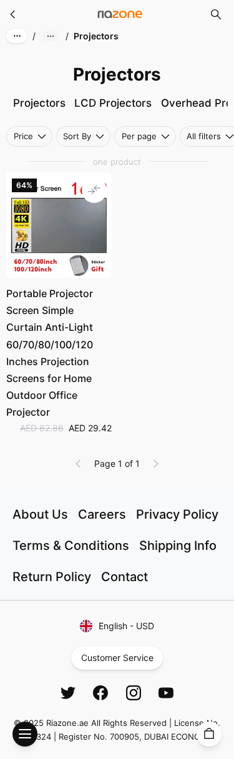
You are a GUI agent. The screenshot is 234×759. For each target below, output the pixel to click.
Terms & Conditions (70, 545)
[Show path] (50, 36)
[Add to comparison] (94, 189)
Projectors (39, 103)
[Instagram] (133, 692)
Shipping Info (178, 545)
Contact (124, 576)
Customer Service (117, 657)
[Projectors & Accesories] (13, 14)
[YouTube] (166, 692)
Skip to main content (55, 20)
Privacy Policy (177, 514)
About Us (40, 514)
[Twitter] (68, 692)
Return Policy (51, 576)
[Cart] (209, 734)
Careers (102, 514)
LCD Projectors (113, 103)
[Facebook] (100, 692)
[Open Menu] (24, 734)
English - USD (126, 625)
